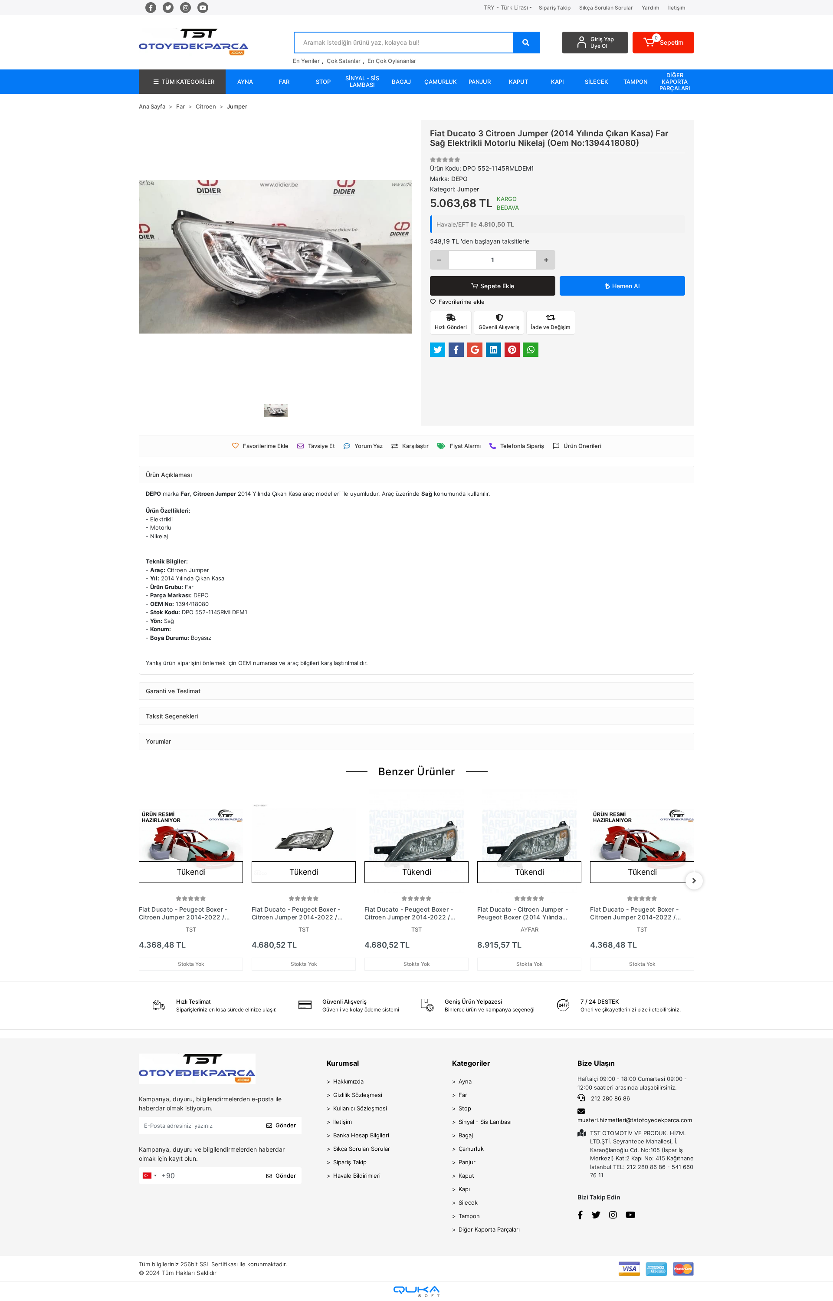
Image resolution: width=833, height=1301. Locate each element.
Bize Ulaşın (596, 1063)
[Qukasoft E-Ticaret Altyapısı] (416, 1291)
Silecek (468, 1202)
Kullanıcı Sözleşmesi (360, 1108)
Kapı (464, 1189)
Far (463, 1094)
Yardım (650, 7)
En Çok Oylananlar (391, 60)
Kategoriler (471, 1063)
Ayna (465, 1081)
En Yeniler (306, 60)
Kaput (466, 1175)
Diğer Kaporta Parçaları (489, 1229)
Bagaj (466, 1135)
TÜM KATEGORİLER (188, 81)
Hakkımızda (348, 1081)
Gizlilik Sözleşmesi (357, 1094)
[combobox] (149, 1175)
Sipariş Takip (555, 7)
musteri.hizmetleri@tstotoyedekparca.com (634, 1120)
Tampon (469, 1215)
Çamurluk (471, 1148)
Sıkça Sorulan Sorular (606, 7)
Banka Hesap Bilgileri (361, 1135)
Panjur (467, 1162)
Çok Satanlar (344, 60)
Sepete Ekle (497, 286)
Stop (465, 1108)
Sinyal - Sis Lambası (485, 1121)
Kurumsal (343, 1063)
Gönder (285, 1125)
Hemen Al (626, 286)
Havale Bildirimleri (356, 1175)
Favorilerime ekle (461, 301)
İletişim (676, 7)
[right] (694, 880)
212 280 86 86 (609, 1098)
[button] (664, 42)
